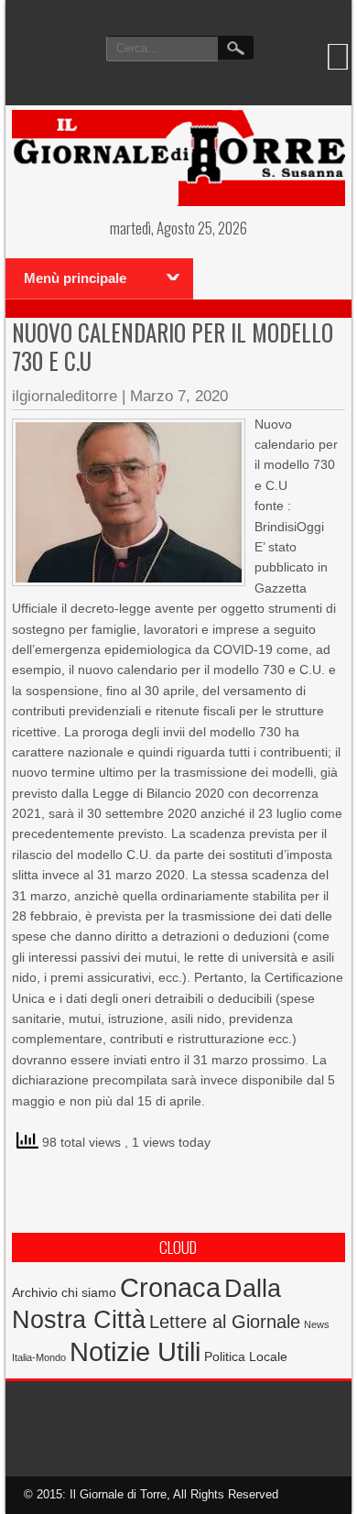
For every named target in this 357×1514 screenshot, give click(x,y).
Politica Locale (245, 1356)
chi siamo (88, 1292)
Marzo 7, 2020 (179, 396)
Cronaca (170, 1287)
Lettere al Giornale (224, 1322)
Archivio (35, 1293)
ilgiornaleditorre (64, 396)
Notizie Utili (135, 1352)
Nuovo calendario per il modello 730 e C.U (172, 346)
